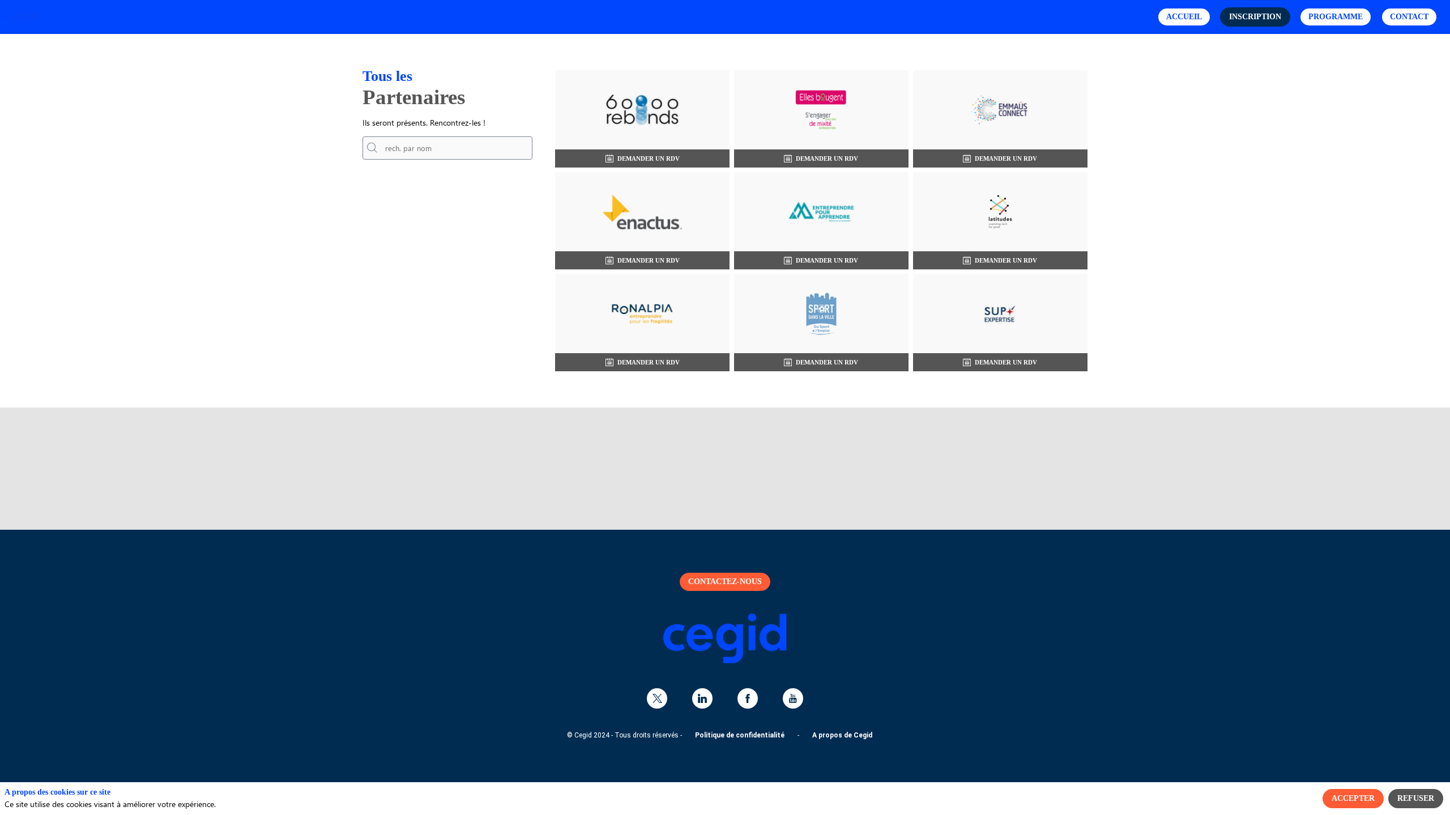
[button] (1184, 17)
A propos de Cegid (842, 735)
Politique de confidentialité (739, 735)
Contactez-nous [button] (725, 581)
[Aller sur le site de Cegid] (725, 661)
